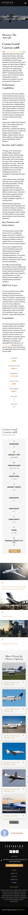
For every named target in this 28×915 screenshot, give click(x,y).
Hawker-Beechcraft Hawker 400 (11, 710)
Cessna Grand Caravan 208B (14, 52)
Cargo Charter (7, 616)
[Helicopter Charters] (3, 640)
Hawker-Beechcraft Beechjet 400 (11, 790)
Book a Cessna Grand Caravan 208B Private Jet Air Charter (14, 587)
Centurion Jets (6, 345)
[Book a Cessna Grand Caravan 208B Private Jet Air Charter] (3, 582)
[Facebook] (10, 851)
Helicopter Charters (10, 643)
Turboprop (14, 457)
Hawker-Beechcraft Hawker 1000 (11, 736)
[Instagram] (14, 851)
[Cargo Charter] (3, 612)
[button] (25, 3)
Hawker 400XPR (10, 816)
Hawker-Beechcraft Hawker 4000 (11, 683)
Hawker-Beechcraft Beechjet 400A (11, 763)
